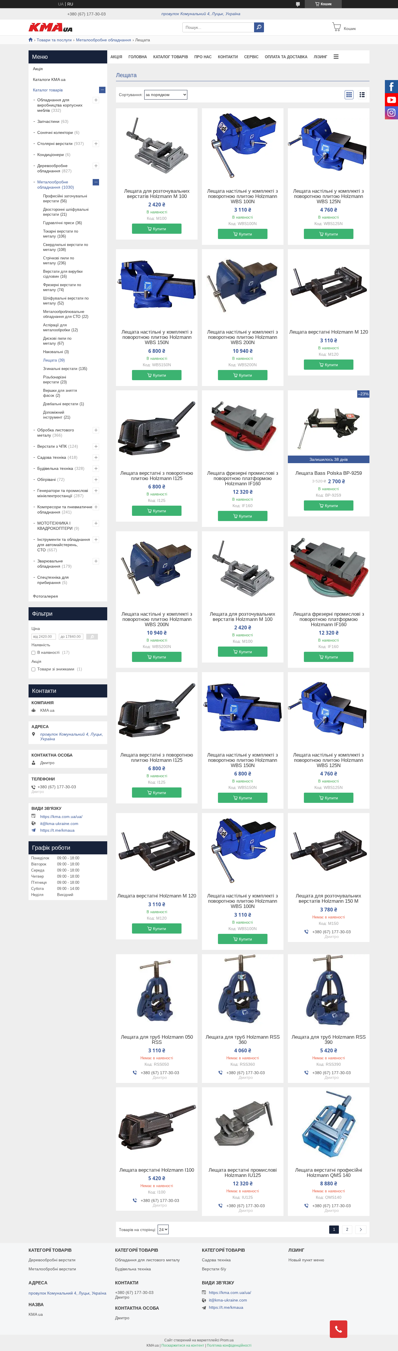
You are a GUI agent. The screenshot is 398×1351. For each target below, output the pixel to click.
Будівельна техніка (55, 468)
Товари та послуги (54, 40)
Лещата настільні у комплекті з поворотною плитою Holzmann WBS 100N (242, 196)
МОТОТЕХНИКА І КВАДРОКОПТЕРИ (55, 526)
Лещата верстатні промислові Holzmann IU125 (243, 1173)
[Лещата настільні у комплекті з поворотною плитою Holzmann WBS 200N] (242, 285)
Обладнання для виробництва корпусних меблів (59, 105)
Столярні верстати (55, 143)
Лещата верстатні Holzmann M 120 (328, 332)
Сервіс (251, 57)
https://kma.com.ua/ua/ (61, 816)
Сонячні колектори (55, 132)
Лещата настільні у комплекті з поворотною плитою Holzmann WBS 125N (328, 196)
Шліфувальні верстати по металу (66, 300)
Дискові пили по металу (57, 341)
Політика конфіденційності (229, 1345)
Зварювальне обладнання (50, 564)
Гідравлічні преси (58, 223)
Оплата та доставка (286, 57)
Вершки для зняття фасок (60, 393)
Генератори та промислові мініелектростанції (62, 493)
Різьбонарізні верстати (54, 379)
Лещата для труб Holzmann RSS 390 (329, 1040)
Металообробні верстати (52, 1269)
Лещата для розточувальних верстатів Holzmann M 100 (157, 194)
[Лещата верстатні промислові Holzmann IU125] (242, 1123)
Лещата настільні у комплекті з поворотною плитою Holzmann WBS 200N (242, 337)
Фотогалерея (45, 596)
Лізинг (320, 57)
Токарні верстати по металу (60, 233)
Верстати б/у (214, 1269)
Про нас (203, 57)
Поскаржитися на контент (182, 1345)
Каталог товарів (170, 57)
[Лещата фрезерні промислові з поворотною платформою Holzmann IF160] (242, 426)
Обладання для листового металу (147, 1260)
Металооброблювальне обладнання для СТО (63, 314)
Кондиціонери (50, 154)
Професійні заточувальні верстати (65, 198)
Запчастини (48, 121)
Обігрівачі (46, 479)
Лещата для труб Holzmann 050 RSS (157, 1040)
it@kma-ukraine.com (59, 823)
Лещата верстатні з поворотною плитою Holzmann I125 (156, 476)
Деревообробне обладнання (52, 168)
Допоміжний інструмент (53, 414)
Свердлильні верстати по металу (65, 247)
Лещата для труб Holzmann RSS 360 (243, 1040)
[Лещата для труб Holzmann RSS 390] (328, 990)
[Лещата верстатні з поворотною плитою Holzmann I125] (157, 426)
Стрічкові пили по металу (58, 260)
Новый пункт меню (306, 1260)
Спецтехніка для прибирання (53, 580)
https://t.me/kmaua (57, 830)
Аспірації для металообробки (56, 327)
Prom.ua (227, 1340)
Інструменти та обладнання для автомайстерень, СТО (63, 544)
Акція (116, 57)
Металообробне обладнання (103, 40)
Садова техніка (51, 457)
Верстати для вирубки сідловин (62, 274)
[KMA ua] (50, 27)
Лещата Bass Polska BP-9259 (328, 473)
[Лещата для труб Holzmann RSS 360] (242, 990)
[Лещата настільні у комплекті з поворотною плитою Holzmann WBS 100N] (242, 144)
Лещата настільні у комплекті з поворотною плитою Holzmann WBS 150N (156, 337)
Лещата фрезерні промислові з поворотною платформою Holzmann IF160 (242, 478)
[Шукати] (259, 27)
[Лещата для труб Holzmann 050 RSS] (157, 990)
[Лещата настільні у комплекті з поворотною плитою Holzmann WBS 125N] (328, 144)
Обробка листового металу (55, 433)
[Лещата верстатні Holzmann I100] (157, 1123)
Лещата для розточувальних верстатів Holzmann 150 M (328, 898)
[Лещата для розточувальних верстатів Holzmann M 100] (157, 144)
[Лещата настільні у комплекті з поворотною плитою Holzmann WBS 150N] (157, 285)
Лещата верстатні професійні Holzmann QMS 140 (328, 1173)
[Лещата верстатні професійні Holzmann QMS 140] (328, 1123)
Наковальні (53, 352)
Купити (159, 228)
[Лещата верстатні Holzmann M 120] (328, 285)
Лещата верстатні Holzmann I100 (156, 1170)
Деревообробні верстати (52, 1260)
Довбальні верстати (60, 404)
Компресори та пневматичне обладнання (64, 509)
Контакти (228, 57)
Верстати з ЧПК (52, 446)
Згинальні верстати (60, 368)
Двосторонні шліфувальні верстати (66, 212)
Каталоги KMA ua (49, 79)
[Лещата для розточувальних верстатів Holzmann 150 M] (328, 849)
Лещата (50, 360)
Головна (137, 57)
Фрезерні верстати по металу (62, 287)
